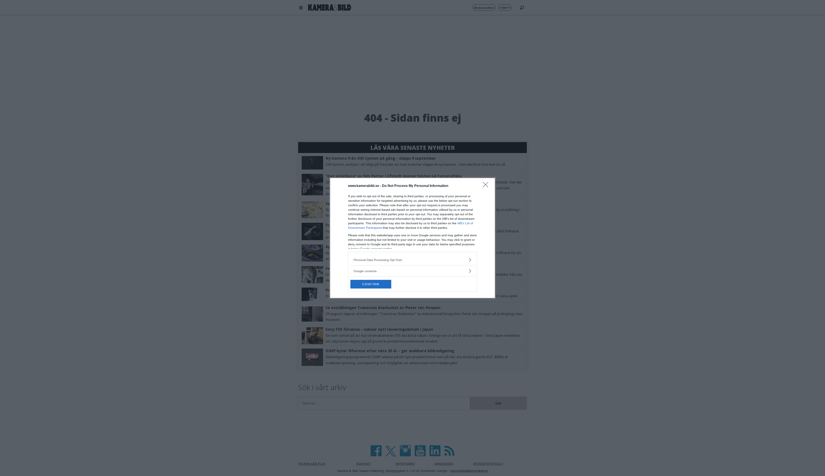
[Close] (487, 186)
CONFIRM (370, 284)
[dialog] (412, 238)
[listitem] (412, 260)
